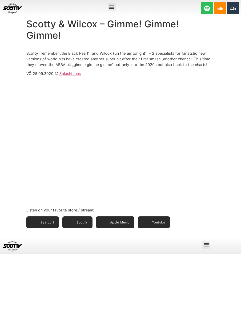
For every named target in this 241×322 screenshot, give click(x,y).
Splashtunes (70, 73)
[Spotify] (207, 8)
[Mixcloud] (233, 8)
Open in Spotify (202, 87)
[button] (112, 7)
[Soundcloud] (220, 8)
